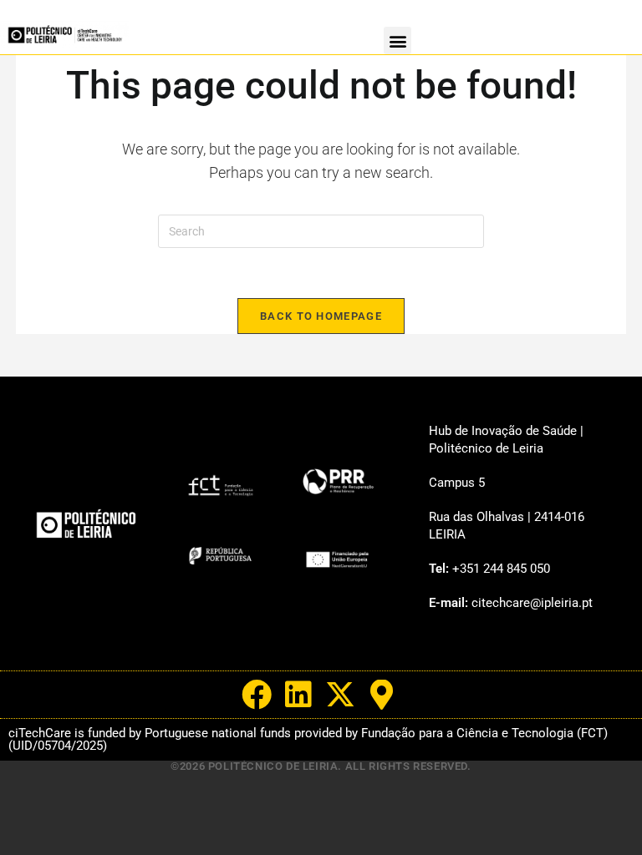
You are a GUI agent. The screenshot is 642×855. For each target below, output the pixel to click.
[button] (397, 40)
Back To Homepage (321, 316)
